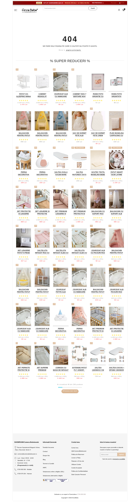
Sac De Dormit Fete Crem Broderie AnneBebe (98, 136)
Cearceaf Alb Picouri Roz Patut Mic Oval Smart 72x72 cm (116, 293)
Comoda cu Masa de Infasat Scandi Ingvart (60, 370)
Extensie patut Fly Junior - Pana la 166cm (79, 370)
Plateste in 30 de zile (77, 461)
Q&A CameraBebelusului (78, 451)
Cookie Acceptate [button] (76, 468)
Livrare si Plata (75, 458)
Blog (44, 459)
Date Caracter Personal (78, 474)
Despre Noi (46, 455)
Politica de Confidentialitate (79, 471)
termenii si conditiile (119, 459)
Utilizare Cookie (76, 464)
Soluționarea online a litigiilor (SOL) (53, 471)
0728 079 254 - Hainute (24, 473)
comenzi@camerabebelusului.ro (27, 454)
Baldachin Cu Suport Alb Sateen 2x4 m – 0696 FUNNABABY (116, 215)
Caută (93, 8)
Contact (45, 451)
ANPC (44, 467)
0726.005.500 (81, 494)
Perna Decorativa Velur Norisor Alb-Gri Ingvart (23, 175)
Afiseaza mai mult (70, 391)
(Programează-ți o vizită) (25, 465)
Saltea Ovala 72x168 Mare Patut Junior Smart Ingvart (60, 175)
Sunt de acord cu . (113, 459)
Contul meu (74, 447)
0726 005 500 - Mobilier (24, 469)
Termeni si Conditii (48, 463)
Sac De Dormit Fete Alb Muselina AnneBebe (79, 136)
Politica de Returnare (77, 454)
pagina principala (73, 50)
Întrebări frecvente (48, 447)
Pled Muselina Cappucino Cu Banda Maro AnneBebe (117, 136)
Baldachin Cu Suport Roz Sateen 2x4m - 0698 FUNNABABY (97, 215)
